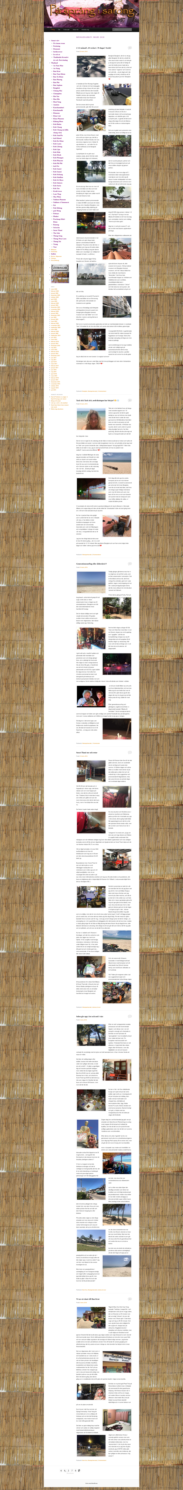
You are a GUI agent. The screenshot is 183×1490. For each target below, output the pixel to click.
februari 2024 (55, 311)
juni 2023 (53, 317)
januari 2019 (54, 343)
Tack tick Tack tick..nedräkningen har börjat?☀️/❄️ (97, 400)
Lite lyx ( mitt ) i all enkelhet (59, 403)
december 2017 (55, 355)
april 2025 (54, 299)
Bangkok (84, 391)
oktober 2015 (55, 386)
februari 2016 (55, 378)
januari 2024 (54, 313)
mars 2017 (54, 364)
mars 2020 (54, 329)
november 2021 (55, 325)
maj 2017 (53, 360)
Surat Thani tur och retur (86, 752)
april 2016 (54, 374)
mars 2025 (54, 301)
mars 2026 (54, 289)
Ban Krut (84, 1290)
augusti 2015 (55, 388)
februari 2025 (55, 303)
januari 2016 (54, 380)
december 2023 (55, 315)
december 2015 (55, 382)
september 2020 (55, 327)
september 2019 (55, 335)
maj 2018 (53, 347)
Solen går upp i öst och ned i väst (89, 1016)
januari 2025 (54, 305)
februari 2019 (55, 341)
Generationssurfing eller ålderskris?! (91, 564)
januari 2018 (54, 353)
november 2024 (55, 309)
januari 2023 (54, 319)
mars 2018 (54, 349)
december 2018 (55, 345)
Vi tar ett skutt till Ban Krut (88, 1299)
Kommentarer (102, 391)
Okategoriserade (92, 391)
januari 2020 (54, 333)
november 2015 (55, 384)
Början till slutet (56, 401)
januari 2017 (54, 368)
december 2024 (55, 307)
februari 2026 (55, 291)
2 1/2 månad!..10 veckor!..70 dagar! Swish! (93, 48)
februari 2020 (55, 331)
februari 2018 (55, 351)
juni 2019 (53, 337)
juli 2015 (53, 390)
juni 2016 (53, 370)
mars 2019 (54, 339)
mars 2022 (54, 321)
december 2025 (55, 295)
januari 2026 (54, 293)
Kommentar (96, 743)
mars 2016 (54, 376)
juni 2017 (53, 358)
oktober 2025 (55, 297)
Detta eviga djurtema (57, 409)
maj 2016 (53, 372)
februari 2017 (55, 366)
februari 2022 (55, 323)
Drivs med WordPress (91, 1483)
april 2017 (54, 362)
